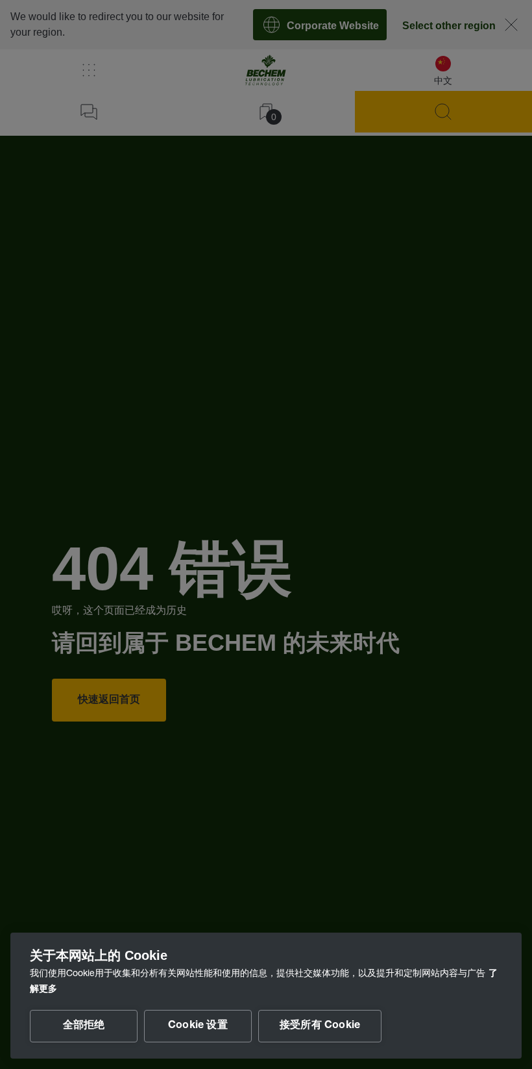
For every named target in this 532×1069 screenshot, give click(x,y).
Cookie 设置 (198, 1026)
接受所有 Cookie (320, 1026)
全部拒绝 (84, 1026)
